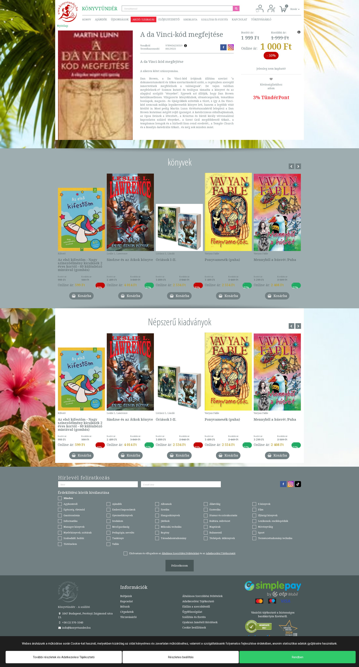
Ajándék (101, 19)
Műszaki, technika (171, 526)
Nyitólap (62, 25)
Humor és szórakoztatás (223, 515)
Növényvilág (265, 526)
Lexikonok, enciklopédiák (273, 521)
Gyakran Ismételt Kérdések (199, 622)
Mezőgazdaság (120, 526)
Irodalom (117, 521)
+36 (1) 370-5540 (72, 622)
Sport (261, 532)
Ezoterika (214, 509)
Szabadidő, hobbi (74, 538)
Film (260, 509)
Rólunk (125, 606)
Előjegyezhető (169, 19)
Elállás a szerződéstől (196, 606)
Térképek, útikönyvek (222, 538)
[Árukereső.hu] (259, 627)
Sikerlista (190, 19)
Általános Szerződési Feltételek (202, 596)
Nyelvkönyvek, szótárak (78, 532)
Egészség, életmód (74, 509)
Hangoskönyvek (170, 515)
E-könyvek (264, 504)
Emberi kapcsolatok (123, 509)
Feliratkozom (179, 565)
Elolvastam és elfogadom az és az (182, 553)
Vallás (115, 544)
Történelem (70, 544)
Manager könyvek (74, 526)
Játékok (165, 521)
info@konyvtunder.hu (76, 627)
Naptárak (214, 526)
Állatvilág (214, 504)
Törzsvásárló (261, 19)
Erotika (165, 509)
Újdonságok (120, 19)
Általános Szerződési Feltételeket (180, 553)
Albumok (166, 504)
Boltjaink (126, 596)
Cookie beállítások (194, 627)
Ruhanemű (215, 532)
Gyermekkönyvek (122, 515)
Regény (165, 532)
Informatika (70, 521)
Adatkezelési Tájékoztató (198, 601)
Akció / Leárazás (143, 19)
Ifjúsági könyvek (267, 515)
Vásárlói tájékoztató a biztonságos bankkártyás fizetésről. (272, 614)
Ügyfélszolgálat (192, 612)
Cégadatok (127, 612)
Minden (68, 498)
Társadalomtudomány (173, 538)
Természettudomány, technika (275, 538)
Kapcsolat (239, 19)
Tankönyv (118, 538)
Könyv (86, 19)
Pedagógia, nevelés (123, 532)
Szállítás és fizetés (214, 19)
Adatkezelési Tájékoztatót (220, 553)
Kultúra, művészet (219, 521)
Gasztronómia (72, 515)
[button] (291, 7)
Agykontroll (70, 504)
